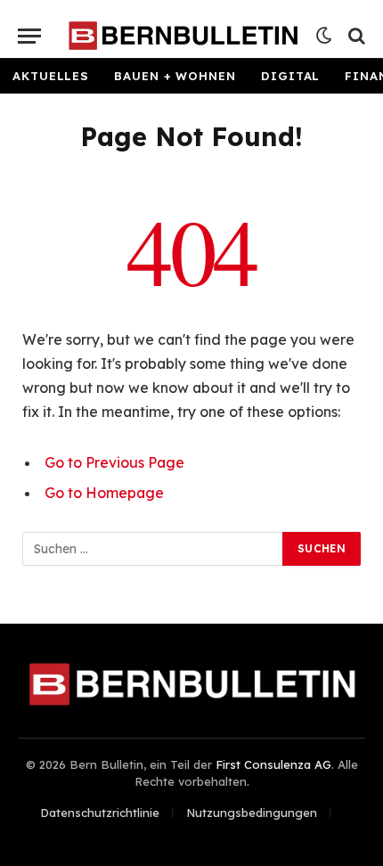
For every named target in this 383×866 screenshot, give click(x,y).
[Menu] (29, 36)
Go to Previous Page (114, 462)
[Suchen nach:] (153, 549)
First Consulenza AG (273, 764)
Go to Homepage (104, 493)
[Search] (355, 36)
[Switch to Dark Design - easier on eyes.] (324, 36)
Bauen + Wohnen (175, 76)
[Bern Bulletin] (183, 35)
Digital (290, 76)
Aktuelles (50, 76)
